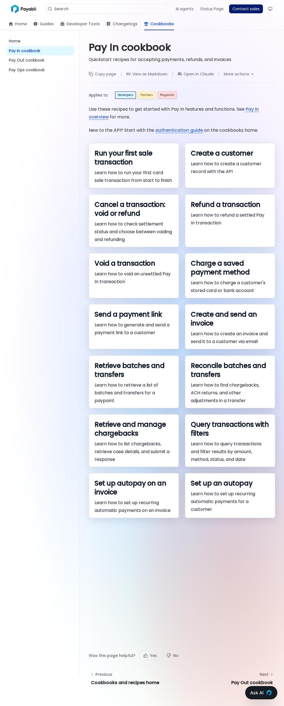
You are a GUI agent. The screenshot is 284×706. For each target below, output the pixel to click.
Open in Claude (199, 74)
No (176, 655)
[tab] (18, 24)
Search (61, 9)
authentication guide (179, 130)
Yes (153, 655)
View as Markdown (150, 74)
